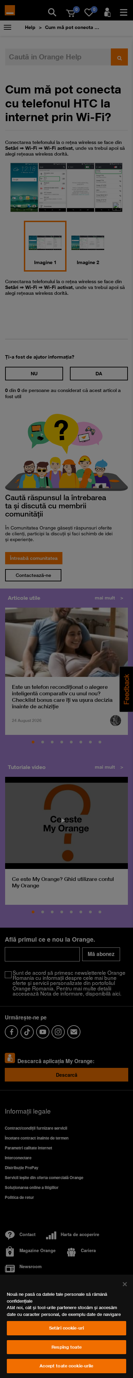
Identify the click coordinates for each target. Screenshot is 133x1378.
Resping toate (66, 1347)
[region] (66, 1326)
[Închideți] (124, 1284)
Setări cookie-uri (66, 1328)
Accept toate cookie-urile (66, 1365)
